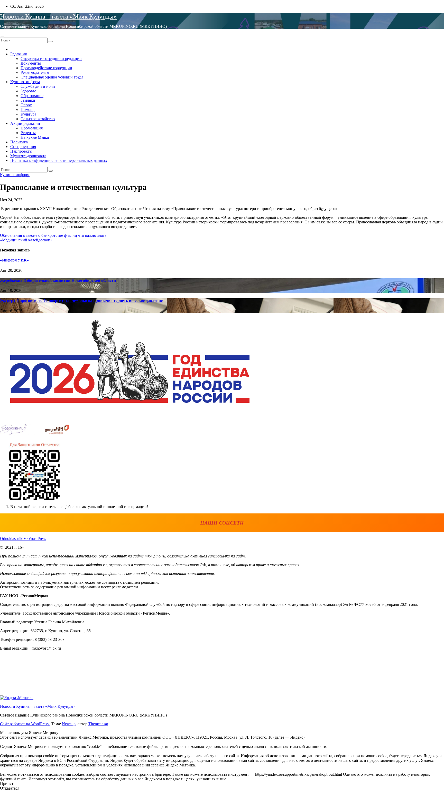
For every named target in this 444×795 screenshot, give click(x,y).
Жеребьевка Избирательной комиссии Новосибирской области (58, 280)
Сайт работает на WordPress (25, 724)
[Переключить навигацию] (2, 36)
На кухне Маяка (35, 137)
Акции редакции (25, 123)
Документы (31, 63)
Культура (28, 114)
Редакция (18, 54)
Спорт (26, 105)
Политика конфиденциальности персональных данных (58, 160)
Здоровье (28, 91)
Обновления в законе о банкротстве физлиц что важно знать (53, 235)
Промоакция (32, 128)
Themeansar (98, 724)
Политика (19, 142)
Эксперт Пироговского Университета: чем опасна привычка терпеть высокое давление (81, 300)
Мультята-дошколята (28, 156)
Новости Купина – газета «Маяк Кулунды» (58, 16)
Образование (32, 95)
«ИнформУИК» (14, 260)
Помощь (28, 109)
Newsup (69, 724)
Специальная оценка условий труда (52, 77)
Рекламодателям (35, 72)
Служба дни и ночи (38, 86)
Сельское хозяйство (38, 119)
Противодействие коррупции (46, 68)
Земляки (28, 100)
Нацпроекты (21, 151)
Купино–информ (25, 82)
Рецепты (28, 132)
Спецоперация (23, 146)
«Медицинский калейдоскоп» (26, 240)
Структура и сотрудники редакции (51, 58)
